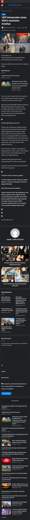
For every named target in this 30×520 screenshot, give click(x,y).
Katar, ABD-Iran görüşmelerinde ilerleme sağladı (5, 298)
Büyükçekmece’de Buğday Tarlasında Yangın (6, 328)
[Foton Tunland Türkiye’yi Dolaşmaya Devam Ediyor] (6, 443)
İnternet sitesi (5, 377)
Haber (10, 11)
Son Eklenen (15, 401)
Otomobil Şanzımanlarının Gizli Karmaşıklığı (14, 473)
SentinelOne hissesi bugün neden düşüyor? (14, 448)
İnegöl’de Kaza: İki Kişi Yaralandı (10, 75)
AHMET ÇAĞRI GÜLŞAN (9, 27)
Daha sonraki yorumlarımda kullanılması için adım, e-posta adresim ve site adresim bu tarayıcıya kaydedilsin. (14, 386)
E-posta (3, 371)
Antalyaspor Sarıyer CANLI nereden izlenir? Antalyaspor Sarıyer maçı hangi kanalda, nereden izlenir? (19, 420)
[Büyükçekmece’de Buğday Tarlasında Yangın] (7, 321)
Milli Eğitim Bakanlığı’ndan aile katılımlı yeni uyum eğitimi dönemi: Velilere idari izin (21, 300)
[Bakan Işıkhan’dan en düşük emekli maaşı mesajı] (6, 461)
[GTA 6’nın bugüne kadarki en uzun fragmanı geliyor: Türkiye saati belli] (6, 512)
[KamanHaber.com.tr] (15, 5)
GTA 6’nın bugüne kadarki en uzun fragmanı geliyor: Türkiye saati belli (19, 511)
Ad (2, 365)
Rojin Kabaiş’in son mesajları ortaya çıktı (13, 491)
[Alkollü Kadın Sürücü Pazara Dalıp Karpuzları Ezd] (6, 468)
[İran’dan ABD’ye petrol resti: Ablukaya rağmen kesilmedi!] (6, 486)
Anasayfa (5, 11)
